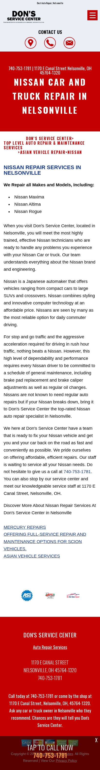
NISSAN (74, 152)
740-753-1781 (19, 68)
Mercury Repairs (25, 527)
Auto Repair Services (50, 647)
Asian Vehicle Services (32, 556)
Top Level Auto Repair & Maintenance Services (44, 145)
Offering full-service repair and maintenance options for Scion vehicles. (45, 541)
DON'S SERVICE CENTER (49, 138)
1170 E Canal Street (50, 68)
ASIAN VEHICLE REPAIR (43, 152)
